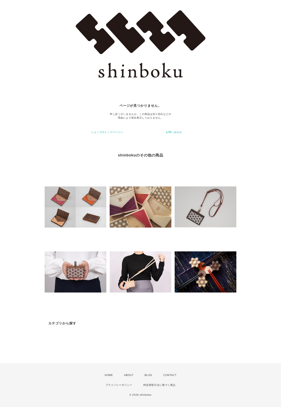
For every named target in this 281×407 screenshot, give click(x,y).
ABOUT (129, 375)
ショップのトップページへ (107, 132)
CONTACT (169, 375)
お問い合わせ (174, 132)
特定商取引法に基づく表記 (159, 385)
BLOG (148, 375)
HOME (109, 375)
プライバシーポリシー (119, 385)
